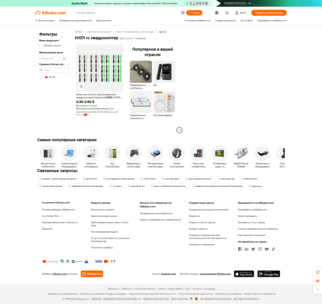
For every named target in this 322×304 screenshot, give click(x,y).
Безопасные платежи (102, 209)
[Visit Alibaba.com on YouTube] (267, 249)
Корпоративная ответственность (60, 222)
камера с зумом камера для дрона (59, 179)
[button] (183, 13)
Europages (209, 288)
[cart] (227, 13)
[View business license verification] (191, 299)
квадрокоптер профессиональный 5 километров (218, 186)
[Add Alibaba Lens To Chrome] (92, 273)
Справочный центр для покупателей (208, 209)
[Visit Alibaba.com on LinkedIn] (247, 249)
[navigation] (54, 81)
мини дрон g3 (227, 179)
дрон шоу (256, 186)
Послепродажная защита (104, 231)
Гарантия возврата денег (104, 216)
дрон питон (91, 179)
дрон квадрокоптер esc (200, 179)
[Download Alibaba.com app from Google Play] (268, 273)
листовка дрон (172, 179)
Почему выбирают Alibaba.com (58, 209)
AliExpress (113, 288)
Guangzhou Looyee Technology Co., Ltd (97, 111)
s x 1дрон (117, 186)
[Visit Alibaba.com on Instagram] (260, 249)
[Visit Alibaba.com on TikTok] (273, 249)
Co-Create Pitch (50, 216)
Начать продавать (247, 216)
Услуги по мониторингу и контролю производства (110, 239)
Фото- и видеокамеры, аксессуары (135, 31)
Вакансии (47, 228)
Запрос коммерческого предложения (160, 219)
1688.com (126, 288)
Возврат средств (198, 228)
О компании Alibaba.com (56, 202)
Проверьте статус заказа (251, 222)
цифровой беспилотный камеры (87, 186)
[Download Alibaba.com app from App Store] (244, 273)
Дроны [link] (163, 31)
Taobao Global (175, 288)
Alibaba (78, 31)
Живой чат (194, 216)
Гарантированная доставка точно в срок (109, 224)
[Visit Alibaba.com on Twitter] (253, 249)
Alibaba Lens (60, 273)
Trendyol (196, 288)
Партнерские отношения (251, 235)
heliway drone (250, 179)
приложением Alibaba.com (215, 273)
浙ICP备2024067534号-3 (246, 299)
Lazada (161, 288)
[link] (317, 272)
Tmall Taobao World (145, 288)
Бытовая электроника (99, 31)
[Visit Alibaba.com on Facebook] (240, 249)
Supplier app (169, 273)
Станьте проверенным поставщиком (258, 228)
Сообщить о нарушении (201, 244)
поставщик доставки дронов (120, 179)
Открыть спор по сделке (202, 222)
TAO (187, 288)
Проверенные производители (156, 213)
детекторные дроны (52, 186)
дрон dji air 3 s (138, 186)
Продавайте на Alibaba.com (252, 209)
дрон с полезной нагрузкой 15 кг (170, 186)
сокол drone (149, 179)
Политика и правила (102, 247)
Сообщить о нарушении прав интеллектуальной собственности (208, 236)
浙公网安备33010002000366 (215, 299)
